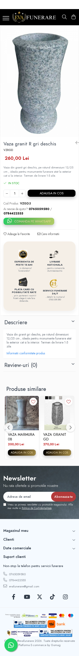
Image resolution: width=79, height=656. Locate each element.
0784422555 (17, 580)
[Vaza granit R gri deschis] (39, 81)
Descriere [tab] (15, 322)
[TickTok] (52, 597)
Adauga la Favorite (18, 234)
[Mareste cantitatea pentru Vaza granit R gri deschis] (22, 193)
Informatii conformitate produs (26, 353)
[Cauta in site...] (64, 17)
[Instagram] (65, 597)
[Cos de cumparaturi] (73, 17)
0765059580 (17, 574)
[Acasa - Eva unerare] (34, 17)
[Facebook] (14, 597)
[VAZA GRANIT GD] (57, 413)
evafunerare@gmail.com (23, 586)
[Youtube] (27, 597)
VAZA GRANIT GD (54, 436)
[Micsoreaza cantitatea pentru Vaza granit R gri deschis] (7, 193)
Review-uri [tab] (20, 365)
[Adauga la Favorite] (33, 401)
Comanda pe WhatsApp (32, 221)
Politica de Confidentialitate (37, 508)
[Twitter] (39, 597)
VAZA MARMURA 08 (21, 436)
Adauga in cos (52, 193)
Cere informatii (49, 234)
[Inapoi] (75, 143)
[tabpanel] (39, 81)
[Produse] (6, 18)
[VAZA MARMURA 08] (22, 413)
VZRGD (8, 150)
